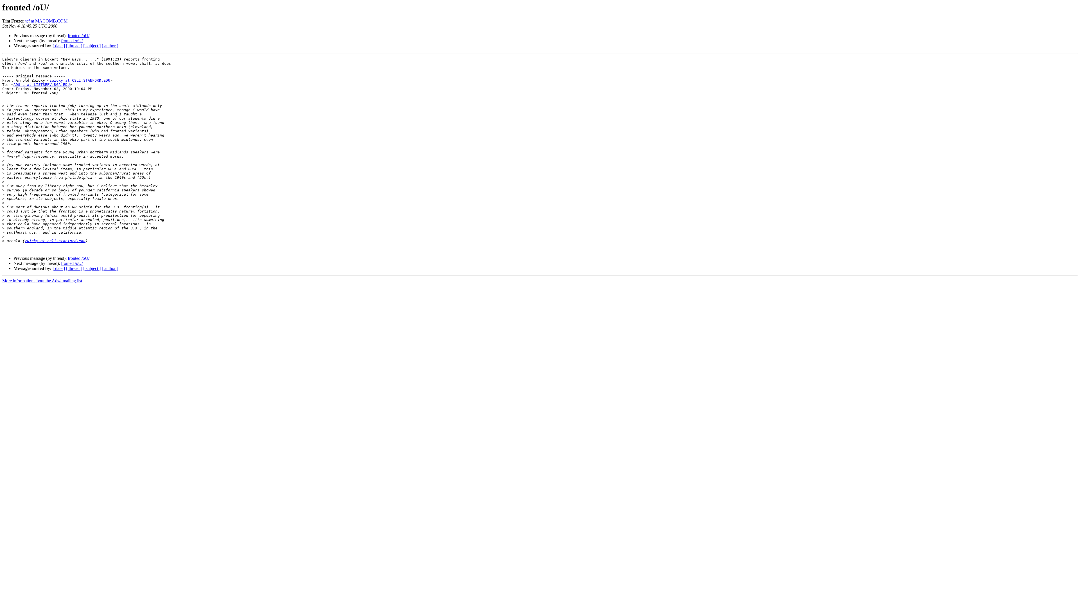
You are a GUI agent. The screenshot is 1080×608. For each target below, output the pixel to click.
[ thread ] (74, 45)
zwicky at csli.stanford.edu (55, 241)
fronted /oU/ (78, 35)
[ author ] (110, 45)
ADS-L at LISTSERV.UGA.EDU (42, 84)
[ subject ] (92, 45)
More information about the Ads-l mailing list (42, 280)
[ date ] (59, 45)
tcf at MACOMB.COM (46, 21)
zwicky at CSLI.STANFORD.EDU (80, 80)
